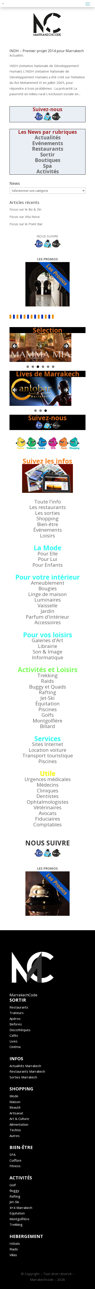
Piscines (47, 709)
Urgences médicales (48, 779)
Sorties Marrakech (23, 1077)
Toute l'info (47, 501)
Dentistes (47, 796)
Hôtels (15, 1243)
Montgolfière (47, 720)
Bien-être (47, 524)
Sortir (47, 154)
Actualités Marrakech (25, 1066)
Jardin (47, 611)
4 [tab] (43, 366)
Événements (47, 529)
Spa (47, 165)
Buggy (14, 1190)
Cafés (14, 1035)
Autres (15, 1135)
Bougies (47, 588)
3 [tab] (38, 366)
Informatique (47, 657)
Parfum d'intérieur (47, 616)
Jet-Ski (47, 698)
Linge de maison (47, 594)
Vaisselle (47, 605)
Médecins (48, 784)
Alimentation (19, 1124)
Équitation (47, 703)
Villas (13, 1255)
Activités (47, 171)
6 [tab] (53, 366)
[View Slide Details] (40, 347)
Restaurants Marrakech (27, 1071)
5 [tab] (48, 366)
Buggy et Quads (47, 686)
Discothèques (20, 1030)
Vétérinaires (47, 807)
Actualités (16, 55)
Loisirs (47, 535)
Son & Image (47, 651)
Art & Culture (19, 1118)
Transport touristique (47, 755)
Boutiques (47, 160)
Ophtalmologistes (47, 801)
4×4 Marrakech (21, 1207)
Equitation (17, 1213)
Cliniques (47, 790)
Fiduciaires (47, 818)
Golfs (48, 714)
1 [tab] (28, 366)
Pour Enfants (47, 564)
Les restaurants (47, 507)
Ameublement (47, 582)
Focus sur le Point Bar (26, 224)
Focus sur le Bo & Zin (25, 209)
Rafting (47, 692)
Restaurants (47, 148)
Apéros (15, 1018)
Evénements (47, 143)
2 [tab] (33, 366)
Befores (16, 1024)
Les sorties (47, 512)
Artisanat (16, 1113)
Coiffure (15, 1160)
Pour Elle (48, 553)
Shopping (47, 518)
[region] (40, 347)
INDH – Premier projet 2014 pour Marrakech (47, 50)
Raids (47, 680)
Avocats (48, 813)
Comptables (47, 824)
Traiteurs (17, 1013)
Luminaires (47, 599)
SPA (12, 1154)
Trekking (47, 675)
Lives (13, 1041)
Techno (15, 1130)
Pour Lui (47, 559)
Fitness (15, 1166)
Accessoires (47, 622)
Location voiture (47, 749)
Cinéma (15, 1046)
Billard (47, 726)
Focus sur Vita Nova (25, 216)
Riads (14, 1249)
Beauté (15, 1107)
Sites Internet (47, 744)
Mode (14, 1096)
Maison (15, 1101)
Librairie (47, 646)
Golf (13, 1185)
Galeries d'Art (47, 640)
